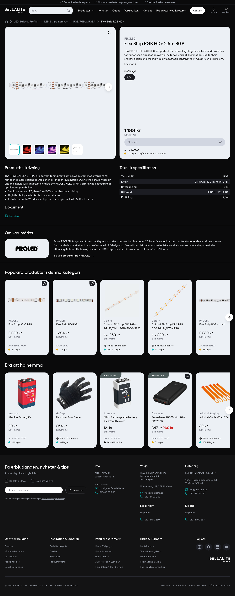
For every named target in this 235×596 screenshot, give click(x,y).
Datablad (14, 216)
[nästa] (229, 317)
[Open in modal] (110, 32)
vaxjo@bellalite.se (154, 492)
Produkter (84, 10)
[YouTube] (226, 547)
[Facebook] (208, 547)
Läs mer (129, 64)
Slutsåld (132, 142)
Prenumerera (76, 490)
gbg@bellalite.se (198, 489)
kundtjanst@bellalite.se (111, 488)
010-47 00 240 (197, 493)
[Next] (108, 87)
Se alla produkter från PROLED (72, 255)
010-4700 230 (152, 519)
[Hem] (6, 21)
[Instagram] (199, 547)
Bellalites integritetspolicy (53, 498)
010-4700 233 (197, 519)
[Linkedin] (217, 547)
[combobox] (51, 10)
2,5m (129, 77)
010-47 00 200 (107, 492)
